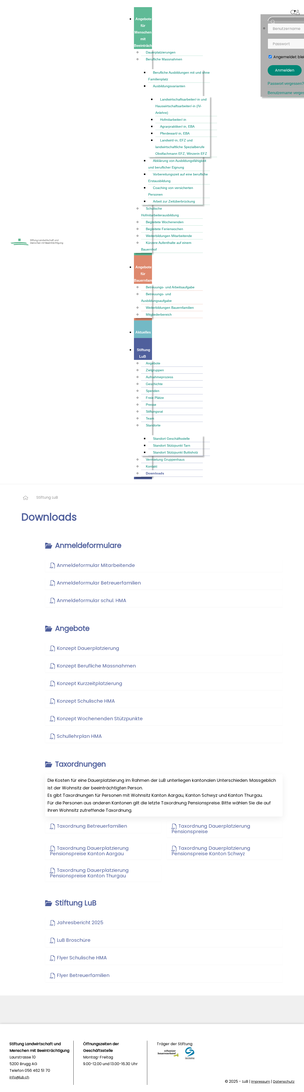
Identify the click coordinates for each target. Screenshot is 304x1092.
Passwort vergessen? (286, 84)
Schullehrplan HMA (79, 736)
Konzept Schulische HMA (85, 701)
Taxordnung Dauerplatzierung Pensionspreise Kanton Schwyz (210, 851)
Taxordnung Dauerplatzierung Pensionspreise (210, 829)
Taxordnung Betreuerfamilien (91, 826)
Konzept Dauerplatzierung (87, 648)
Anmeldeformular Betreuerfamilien (98, 583)
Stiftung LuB (47, 497)
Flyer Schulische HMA (81, 957)
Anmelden (284, 70)
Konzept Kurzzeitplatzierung (89, 683)
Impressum (260, 1081)
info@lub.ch (19, 1077)
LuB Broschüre (73, 940)
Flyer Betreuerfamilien (82, 975)
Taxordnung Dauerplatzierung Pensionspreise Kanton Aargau (89, 851)
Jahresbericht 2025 (79, 922)
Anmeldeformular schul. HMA (91, 600)
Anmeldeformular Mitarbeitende (95, 565)
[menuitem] (149, 32)
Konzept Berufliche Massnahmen (96, 665)
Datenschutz (283, 1081)
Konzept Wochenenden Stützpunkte (99, 718)
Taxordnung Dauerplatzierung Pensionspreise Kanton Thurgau (89, 873)
